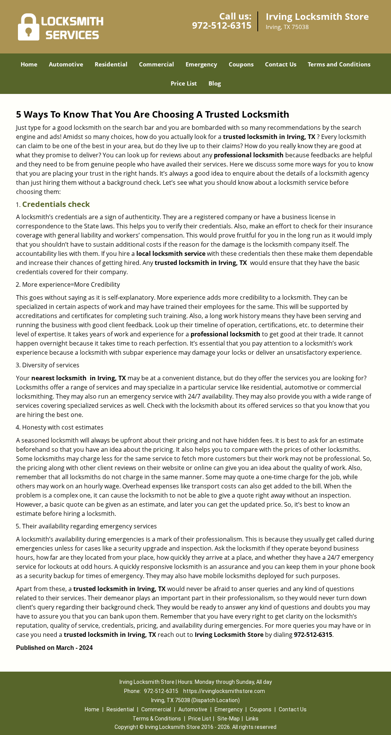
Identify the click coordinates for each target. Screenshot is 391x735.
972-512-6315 (222, 25)
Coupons (241, 64)
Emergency (201, 64)
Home (29, 64)
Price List (184, 83)
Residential (111, 64)
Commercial (156, 64)
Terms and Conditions (339, 64)
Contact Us (280, 64)
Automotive (66, 64)
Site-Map (228, 719)
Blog (214, 83)
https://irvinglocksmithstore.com (224, 691)
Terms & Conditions (156, 719)
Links (252, 719)
